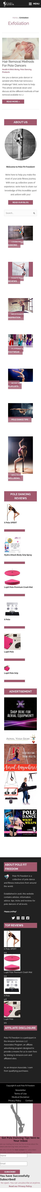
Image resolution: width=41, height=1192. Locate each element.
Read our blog (21, 202)
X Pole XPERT (10, 949)
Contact (29, 1100)
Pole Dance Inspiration (16, 316)
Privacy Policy (14, 1100)
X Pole (7, 996)
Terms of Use (20, 1093)
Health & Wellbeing (14, 476)
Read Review (19, 530)
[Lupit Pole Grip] (7, 668)
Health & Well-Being (10, 69)
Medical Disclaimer (20, 1097)
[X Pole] (12, 609)
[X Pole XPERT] (12, 512)
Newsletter (20, 1090)
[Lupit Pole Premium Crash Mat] (12, 577)
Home (15, 18)
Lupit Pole (8, 1019)
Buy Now (8, 530)
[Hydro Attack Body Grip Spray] (12, 544)
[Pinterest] (23, 918)
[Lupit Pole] (12, 641)
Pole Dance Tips (19, 419)
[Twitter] (13, 918)
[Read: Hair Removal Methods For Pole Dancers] (20, 48)
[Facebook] (27, 918)
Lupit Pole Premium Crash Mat (18, 972)
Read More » (13, 102)
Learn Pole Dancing (16, 243)
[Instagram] (18, 918)
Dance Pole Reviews (16, 279)
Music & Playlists (14, 384)
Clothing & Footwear (15, 350)
